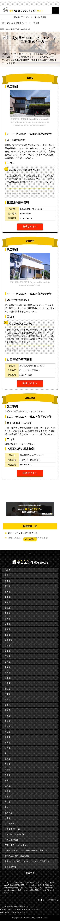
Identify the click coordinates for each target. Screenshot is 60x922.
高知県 (7, 775)
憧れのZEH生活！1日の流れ (17, 856)
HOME (39, 900)
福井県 (7, 662)
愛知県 (7, 689)
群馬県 (7, 619)
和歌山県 (8, 726)
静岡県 (7, 683)
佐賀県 (7, 786)
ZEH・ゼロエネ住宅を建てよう (22, 533)
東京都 (7, 635)
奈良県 (7, 721)
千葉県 (7, 629)
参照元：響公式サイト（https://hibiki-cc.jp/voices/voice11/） (25, 193)
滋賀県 (7, 700)
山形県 (7, 597)
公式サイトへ (30, 226)
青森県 (7, 575)
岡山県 (7, 743)
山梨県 (7, 667)
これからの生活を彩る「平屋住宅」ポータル (16, 906)
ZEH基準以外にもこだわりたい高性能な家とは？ (26, 850)
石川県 (7, 656)
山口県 (7, 753)
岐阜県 (7, 678)
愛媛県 (7, 770)
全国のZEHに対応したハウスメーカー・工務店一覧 (27, 861)
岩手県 (7, 581)
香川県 (7, 764)
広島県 (7, 748)
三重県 (7, 694)
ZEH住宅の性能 (11, 840)
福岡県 (7, 780)
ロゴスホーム (10, 823)
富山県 (7, 651)
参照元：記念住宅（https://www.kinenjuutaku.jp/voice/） (24, 350)
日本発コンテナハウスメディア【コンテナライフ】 (19, 910)
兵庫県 (7, 716)
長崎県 (7, 791)
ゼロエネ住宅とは (12, 829)
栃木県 (7, 613)
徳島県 (7, 759)
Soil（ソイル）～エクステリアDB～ (13, 913)
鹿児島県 (8, 813)
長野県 (7, 673)
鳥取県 (7, 732)
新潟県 (7, 646)
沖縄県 (7, 818)
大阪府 (7, 710)
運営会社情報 (10, 867)
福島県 (7, 602)
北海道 (7, 570)
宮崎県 (7, 807)
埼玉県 (7, 624)
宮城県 (7, 586)
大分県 (7, 802)
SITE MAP (52, 900)
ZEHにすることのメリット (16, 845)
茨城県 (7, 608)
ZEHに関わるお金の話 (14, 834)
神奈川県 (8, 640)
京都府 (7, 705)
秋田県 (7, 592)
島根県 (7, 737)
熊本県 (7, 797)
